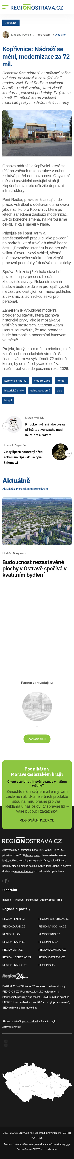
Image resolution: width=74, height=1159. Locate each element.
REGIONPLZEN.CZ (13, 918)
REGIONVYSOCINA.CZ (52, 926)
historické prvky (14, 390)
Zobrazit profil (37, 738)
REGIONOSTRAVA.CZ (51, 957)
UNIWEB (46, 996)
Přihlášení (18, 899)
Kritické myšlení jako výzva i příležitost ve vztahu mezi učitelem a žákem (45, 429)
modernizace (42, 380)
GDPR (66, 1133)
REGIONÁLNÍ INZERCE (37, 820)
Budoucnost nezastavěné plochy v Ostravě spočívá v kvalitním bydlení (34, 568)
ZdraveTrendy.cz (11, 1026)
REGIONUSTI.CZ (12, 949)
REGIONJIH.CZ (11, 934)
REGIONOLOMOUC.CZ (52, 949)
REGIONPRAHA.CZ (13, 942)
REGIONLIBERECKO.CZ (16, 957)
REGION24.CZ (46, 965)
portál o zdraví (30, 1021)
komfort (61, 380)
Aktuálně (11, 22)
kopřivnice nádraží (15, 380)
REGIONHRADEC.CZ (14, 965)
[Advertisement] (37, 631)
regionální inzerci (23, 871)
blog (59, 390)
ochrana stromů (40, 390)
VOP (33, 1137)
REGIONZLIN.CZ (48, 942)
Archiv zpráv (47, 899)
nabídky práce (10, 865)
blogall (8, 400)
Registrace (32, 899)
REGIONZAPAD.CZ (13, 926)
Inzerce (6, 899)
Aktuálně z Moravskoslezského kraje (25, 489)
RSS (59, 899)
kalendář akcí (58, 860)
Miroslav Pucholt (21, 34)
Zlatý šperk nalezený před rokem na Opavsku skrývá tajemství (23, 457)
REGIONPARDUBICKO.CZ (53, 918)
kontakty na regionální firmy (34, 860)
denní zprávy (32, 855)
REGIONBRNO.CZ (49, 934)
